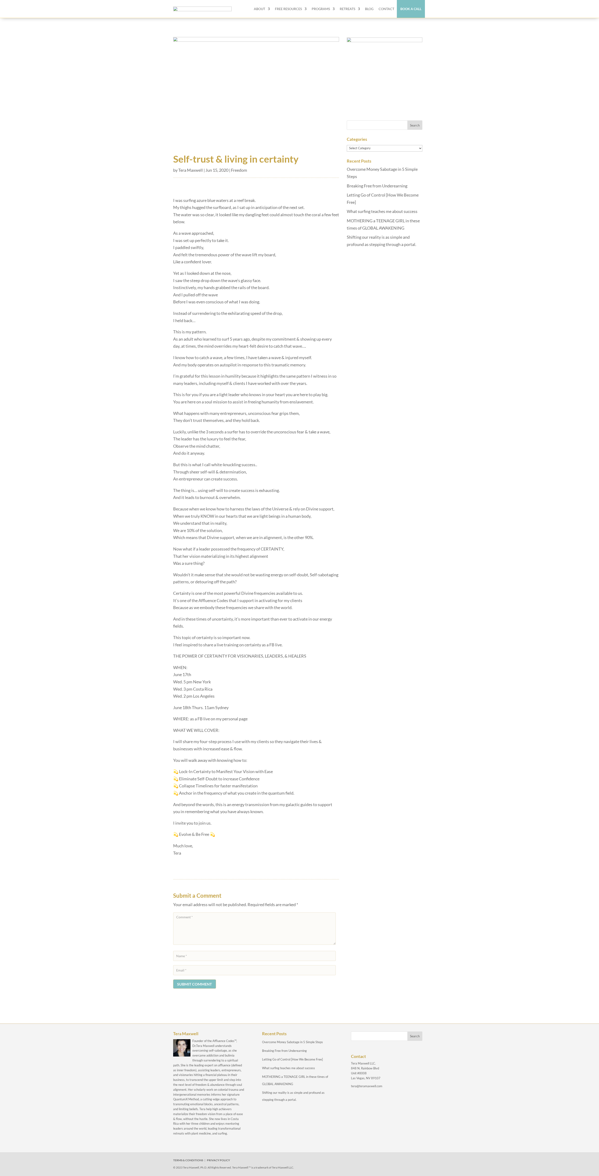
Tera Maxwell (190, 170)
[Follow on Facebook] (358, 1161)
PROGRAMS (321, 9)
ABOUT (259, 9)
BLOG (369, 9)
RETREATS (347, 9)
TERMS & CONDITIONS (188, 1160)
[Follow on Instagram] (379, 1161)
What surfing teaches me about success (382, 211)
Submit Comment (194, 984)
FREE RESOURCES (288, 9)
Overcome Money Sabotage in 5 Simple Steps (292, 1042)
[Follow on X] (368, 1161)
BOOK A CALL (410, 9)
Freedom (239, 170)
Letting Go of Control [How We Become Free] (292, 1059)
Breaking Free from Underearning (377, 185)
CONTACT (386, 9)
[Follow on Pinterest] (401, 1161)
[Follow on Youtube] (390, 1161)
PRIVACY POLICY (218, 1160)
